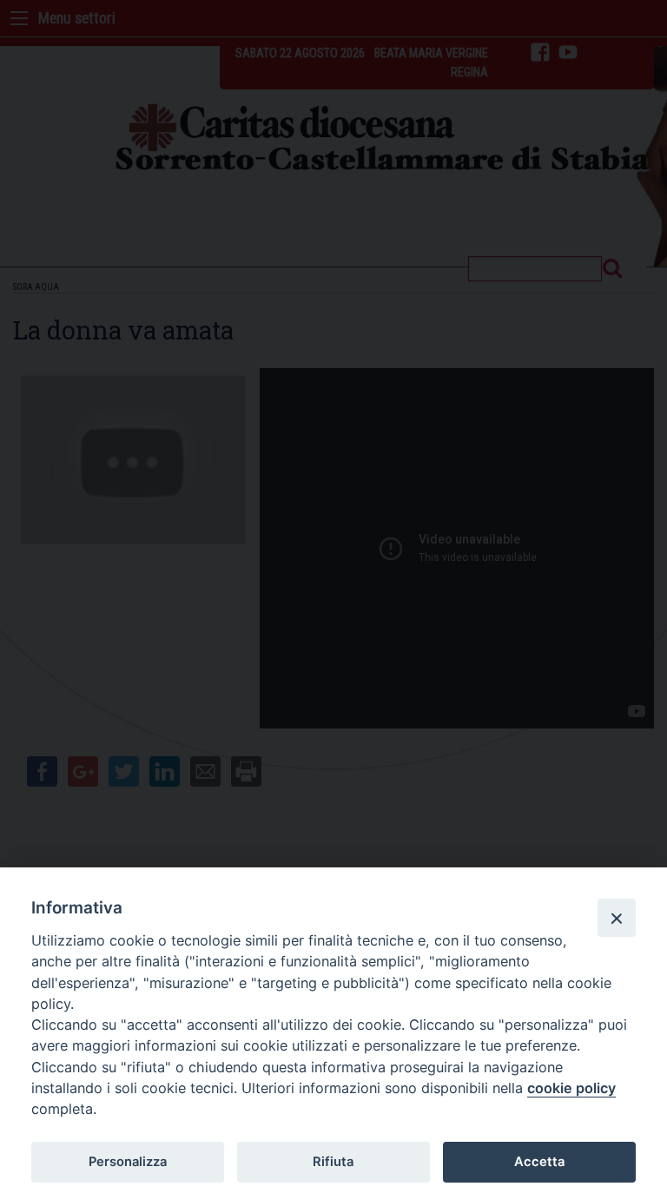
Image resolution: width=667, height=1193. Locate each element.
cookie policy (571, 1088)
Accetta (539, 1162)
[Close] (617, 918)
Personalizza (128, 1162)
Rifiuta (333, 1162)
